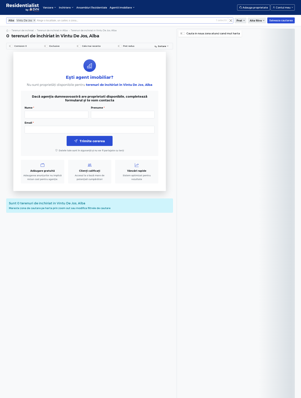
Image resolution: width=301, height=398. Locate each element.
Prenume (98, 107)
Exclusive (54, 46)
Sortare (162, 46)
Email (29, 122)
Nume (29, 107)
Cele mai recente (91, 46)
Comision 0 (20, 46)
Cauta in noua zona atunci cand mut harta (213, 33)
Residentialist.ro (22, 7)
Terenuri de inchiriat (22, 30)
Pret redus (128, 46)
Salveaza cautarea (281, 20)
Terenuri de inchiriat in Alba (52, 30)
